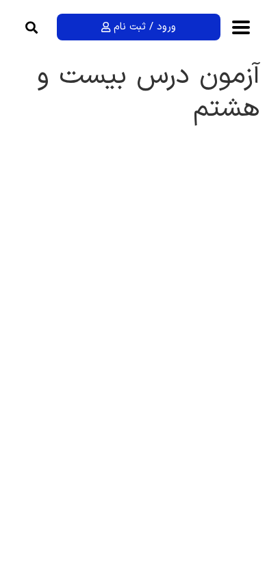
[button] (32, 27)
